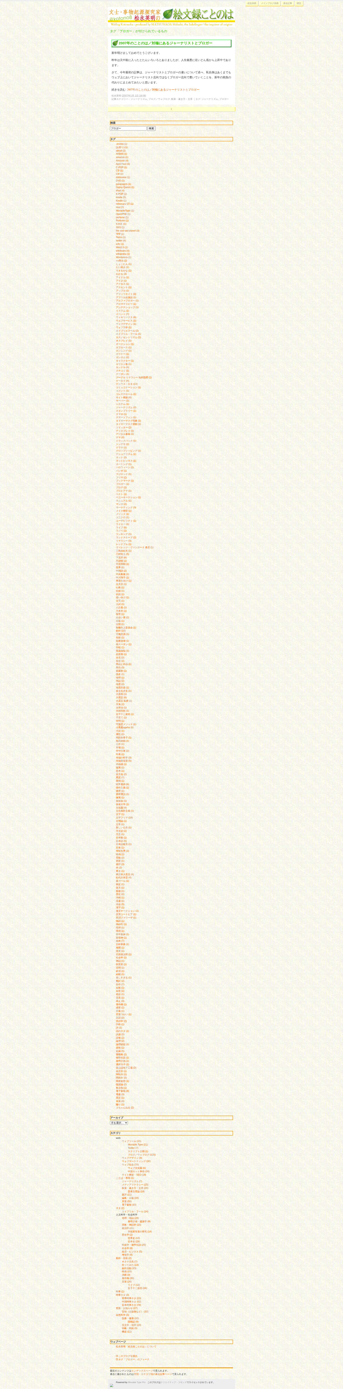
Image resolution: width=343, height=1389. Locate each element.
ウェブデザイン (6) (132, 1158)
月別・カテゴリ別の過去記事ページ (153, 1374)
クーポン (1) (122, 374)
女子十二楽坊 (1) (125, 714)
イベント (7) (122, 314)
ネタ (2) (120, 1208)
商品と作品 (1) (123, 664)
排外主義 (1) (122, 787)
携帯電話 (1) (122, 794)
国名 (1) (120, 674)
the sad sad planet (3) (127, 230)
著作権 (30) (128, 1278)
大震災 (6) (121, 697)
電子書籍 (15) (129, 1204)
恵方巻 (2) (121, 774)
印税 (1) (120, 647)
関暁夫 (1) (121, 1074)
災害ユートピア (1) (126, 914)
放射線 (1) (121, 801)
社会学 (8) (127, 1248)
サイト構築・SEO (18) (134, 1174)
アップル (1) (122, 290)
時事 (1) (120, 1291)
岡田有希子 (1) (123, 737)
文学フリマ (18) (124, 817)
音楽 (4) (120, 1101)
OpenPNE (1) (123, 214)
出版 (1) (120, 620)
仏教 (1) (120, 587)
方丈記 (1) (121, 831)
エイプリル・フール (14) (135, 1211)
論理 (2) (120, 1041)
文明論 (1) (121, 821)
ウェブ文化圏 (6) (137, 1168)
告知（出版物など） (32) (135, 1311)
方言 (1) (120, 834)
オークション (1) (125, 344)
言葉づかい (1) (123, 1014)
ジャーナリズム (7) (132, 1181)
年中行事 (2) (122, 750)
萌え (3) (120, 1001)
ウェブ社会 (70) (130, 1164)
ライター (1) (122, 524)
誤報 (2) (120, 1037)
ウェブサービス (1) (126, 320)
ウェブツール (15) (131, 1141)
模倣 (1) (120, 891)
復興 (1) (120, 767)
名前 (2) (120, 661)
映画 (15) (127, 1271)
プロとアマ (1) (123, 490)
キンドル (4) (122, 367)
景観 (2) (120, 857)
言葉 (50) (127, 1201)
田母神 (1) (121, 937)
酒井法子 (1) (122, 1064)
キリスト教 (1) (123, 364)
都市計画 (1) (122, 1061)
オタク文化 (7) (129, 1261)
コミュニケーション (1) (128, 387)
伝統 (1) (120, 590)
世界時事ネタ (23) (131, 1298)
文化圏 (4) (121, 807)
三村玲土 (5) (122, 554)
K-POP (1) (121, 194)
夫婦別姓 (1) (122, 710)
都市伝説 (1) (122, 1057)
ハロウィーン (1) (125, 467)
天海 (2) (120, 704)
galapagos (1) (123, 184)
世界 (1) (120, 567)
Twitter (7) (133, 1148)
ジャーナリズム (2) (126, 407)
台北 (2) (120, 657)
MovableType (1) (125, 210)
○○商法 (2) (121, 260)
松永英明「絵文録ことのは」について (136, 1346)
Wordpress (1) (123, 257)
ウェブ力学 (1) (123, 327)
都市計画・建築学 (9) (139, 1221)
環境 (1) (120, 931)
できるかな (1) (123, 270)
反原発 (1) (121, 654)
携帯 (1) (120, 791)
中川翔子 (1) (122, 577)
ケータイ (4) (122, 380)
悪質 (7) (120, 777)
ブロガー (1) (122, 484)
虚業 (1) (120, 1007)
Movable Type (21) (138, 1144)
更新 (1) (120, 860)
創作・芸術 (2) (123, 1258)
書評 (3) (120, 864)
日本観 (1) (121, 837)
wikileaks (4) (122, 250)
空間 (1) (120, 967)
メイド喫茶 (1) (123, 510)
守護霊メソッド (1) (126, 724)
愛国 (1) (120, 780)
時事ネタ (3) (122, 1295)
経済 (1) (120, 971)
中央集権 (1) (122, 574)
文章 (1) (120, 824)
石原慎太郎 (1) (123, 954)
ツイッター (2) (123, 427)
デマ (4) (120, 437)
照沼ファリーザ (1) (126, 917)
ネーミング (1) (123, 464)
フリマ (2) (121, 477)
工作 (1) (120, 744)
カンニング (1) (123, 350)
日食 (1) (120, 847)
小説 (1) (120, 730)
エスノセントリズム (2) (128, 337)
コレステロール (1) (126, 394)
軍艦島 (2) (121, 1054)
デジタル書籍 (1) (125, 434)
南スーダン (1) (123, 644)
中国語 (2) (121, 570)
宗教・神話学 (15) (131, 1224)
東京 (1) (120, 871)
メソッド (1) (122, 514)
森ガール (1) (122, 881)
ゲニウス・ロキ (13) (127, 384)
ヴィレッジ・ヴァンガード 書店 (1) (134, 547)
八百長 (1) (121, 607)
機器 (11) (127, 1331)
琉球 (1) (120, 927)
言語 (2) (120, 1017)
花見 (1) (120, 997)
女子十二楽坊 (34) (137, 1288)
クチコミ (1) (122, 370)
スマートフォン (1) (126, 417)
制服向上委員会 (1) (126, 627)
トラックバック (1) (126, 440)
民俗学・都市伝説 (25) (134, 1244)
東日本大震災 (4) (125, 874)
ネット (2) (121, 457)
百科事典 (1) (122, 944)
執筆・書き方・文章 (182, 99)
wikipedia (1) (123, 254)
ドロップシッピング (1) (128, 450)
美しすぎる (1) (123, 977)
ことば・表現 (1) (125, 1178)
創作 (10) (121, 630)
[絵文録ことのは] (171, 24)
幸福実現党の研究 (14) (140, 1231)
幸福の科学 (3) (123, 757)
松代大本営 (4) (123, 877)
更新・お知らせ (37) (127, 1308)
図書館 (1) (121, 670)
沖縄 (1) (120, 897)
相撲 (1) (120, 947)
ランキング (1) (123, 534)
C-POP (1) (121, 167)
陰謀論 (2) (121, 1084)
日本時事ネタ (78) (131, 1305)
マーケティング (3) (126, 507)
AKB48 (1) (121, 153)
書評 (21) (127, 1194)
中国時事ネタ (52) (131, 1301)
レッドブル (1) (123, 544)
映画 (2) (120, 854)
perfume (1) (122, 217)
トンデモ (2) (122, 444)
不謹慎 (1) (121, 560)
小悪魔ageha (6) (125, 727)
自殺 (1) (120, 987)
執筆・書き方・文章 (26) (135, 1188)
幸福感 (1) (121, 764)
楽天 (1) (120, 887)
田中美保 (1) (122, 934)
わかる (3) (121, 274)
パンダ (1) (121, 470)
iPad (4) (120, 190)
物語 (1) (120, 921)
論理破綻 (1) (122, 1044)
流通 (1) (120, 901)
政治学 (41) (128, 1228)
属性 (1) (120, 734)
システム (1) (122, 404)
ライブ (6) (121, 527)
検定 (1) (120, 884)
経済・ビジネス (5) (132, 1251)
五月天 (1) (121, 584)
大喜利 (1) (121, 694)
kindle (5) (121, 197)
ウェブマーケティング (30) (136, 1161)
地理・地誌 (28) (130, 1218)
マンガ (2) (121, 504)
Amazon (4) (122, 160)
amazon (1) (122, 157)
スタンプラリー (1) (126, 410)
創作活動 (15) (129, 1268)
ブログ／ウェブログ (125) (142, 1154)
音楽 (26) (127, 1281)
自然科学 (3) (122, 1315)
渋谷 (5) (120, 904)
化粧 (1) (120, 637)
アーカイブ (116, 1117)
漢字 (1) (120, 907)
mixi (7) (120, 207)
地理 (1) (120, 677)
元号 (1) (120, 600)
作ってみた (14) (130, 1265)
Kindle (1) (121, 200)
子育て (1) (121, 717)
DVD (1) (120, 180)
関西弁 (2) (121, 1077)
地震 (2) (120, 684)
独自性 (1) (121, 924)
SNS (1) (120, 227)
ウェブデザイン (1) (126, 324)
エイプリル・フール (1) (128, 334)
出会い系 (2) (122, 617)
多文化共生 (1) (123, 691)
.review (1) (121, 144)
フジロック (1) (123, 474)
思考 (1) (120, 771)
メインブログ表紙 (269, 3)
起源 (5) (120, 1051)
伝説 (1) (120, 594)
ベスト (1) (121, 494)
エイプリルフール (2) (127, 330)
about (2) (121, 150)
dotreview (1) (123, 177)
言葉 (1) (120, 1011)
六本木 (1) (121, 611)
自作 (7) (120, 984)
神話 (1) (120, 961)
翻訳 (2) (120, 981)
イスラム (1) (122, 310)
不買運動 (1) (122, 564)
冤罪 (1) (120, 614)
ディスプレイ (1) (125, 430)
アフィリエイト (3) (126, 294)
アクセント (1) (123, 287)
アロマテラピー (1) (126, 304)
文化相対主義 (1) (125, 810)
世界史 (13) (134, 1238)
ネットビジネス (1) (126, 460)
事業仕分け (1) (123, 580)
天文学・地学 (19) (131, 1325)
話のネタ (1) (122, 1031)
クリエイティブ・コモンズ (174, 1382)
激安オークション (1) (127, 911)
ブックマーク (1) (125, 480)
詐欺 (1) (120, 1024)
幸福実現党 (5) (123, 760)
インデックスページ (142, 1370)
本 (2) (119, 867)
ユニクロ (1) (122, 517)
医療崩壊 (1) (122, 641)
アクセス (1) (122, 284)
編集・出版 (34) (130, 1198)
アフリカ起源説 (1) (126, 297)
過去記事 (287, 3)
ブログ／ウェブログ (159, 99)
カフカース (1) (123, 347)
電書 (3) (120, 1094)
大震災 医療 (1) (124, 700)
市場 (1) (120, 747)
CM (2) (119, 174)
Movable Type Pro (136, 1382)
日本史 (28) (134, 1241)
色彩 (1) (120, 994)
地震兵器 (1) (122, 687)
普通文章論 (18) (136, 1191)
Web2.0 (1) (122, 247)
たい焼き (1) (122, 267)
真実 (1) (120, 951)
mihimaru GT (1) (124, 204)
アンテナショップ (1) (127, 307)
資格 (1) (120, 1047)
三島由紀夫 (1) (123, 550)
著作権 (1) (121, 1004)
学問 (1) (120, 721)
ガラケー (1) (122, 354)
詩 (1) (119, 1027)
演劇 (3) (126, 1274)
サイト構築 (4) (123, 397)
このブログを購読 (127, 1356)
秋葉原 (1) (121, 964)
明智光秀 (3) (122, 851)
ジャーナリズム (139, 99)
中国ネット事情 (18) (138, 1171)
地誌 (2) (120, 680)
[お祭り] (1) (122, 147)
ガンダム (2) (122, 357)
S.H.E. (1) (121, 224)
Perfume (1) (122, 220)
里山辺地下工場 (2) (126, 1067)
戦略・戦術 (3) (129, 1328)
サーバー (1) (122, 400)
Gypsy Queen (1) (125, 187)
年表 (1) (120, 754)
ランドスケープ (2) (126, 537)
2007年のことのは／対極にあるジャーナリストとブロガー (165, 43)
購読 (299, 3)
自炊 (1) (120, 991)
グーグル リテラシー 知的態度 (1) (134, 377)
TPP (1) (120, 234)
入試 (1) (120, 604)
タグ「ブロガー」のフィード (133, 1359)
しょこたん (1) (123, 264)
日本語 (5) (121, 841)
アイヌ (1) (121, 280)
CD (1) (119, 170)
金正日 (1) (121, 1071)
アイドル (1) (122, 277)
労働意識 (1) (122, 634)
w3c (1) (120, 244)
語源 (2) (120, 1034)
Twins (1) (121, 237)
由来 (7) (120, 941)
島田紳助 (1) (122, 741)
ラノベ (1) (121, 530)
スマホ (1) (121, 414)
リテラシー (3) (123, 540)
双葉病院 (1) (122, 650)
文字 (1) (120, 814)
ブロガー (224, 99)
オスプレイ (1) (123, 340)
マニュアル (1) (123, 500)
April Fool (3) (123, 164)
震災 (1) (120, 1097)
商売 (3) (120, 667)
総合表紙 (252, 3)
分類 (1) (120, 624)
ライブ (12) (134, 1285)
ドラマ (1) (121, 447)
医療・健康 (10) (130, 1318)
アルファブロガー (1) (127, 300)
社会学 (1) (121, 957)
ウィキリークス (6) (126, 317)
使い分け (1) (122, 597)
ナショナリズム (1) (126, 454)
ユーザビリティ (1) (126, 520)
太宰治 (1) (121, 707)
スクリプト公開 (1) (138, 1151)
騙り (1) (120, 1104)
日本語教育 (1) (123, 844)
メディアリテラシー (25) (135, 1184)
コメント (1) (122, 390)
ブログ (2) (121, 487)
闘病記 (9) (133, 1321)
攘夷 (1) (120, 797)
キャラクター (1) (125, 360)
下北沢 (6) (121, 557)
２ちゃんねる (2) (125, 1107)
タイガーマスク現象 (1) (128, 420)
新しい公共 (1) (123, 827)
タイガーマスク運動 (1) (128, 424)
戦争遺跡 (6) (122, 784)
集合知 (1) (121, 1087)
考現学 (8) (127, 1254)
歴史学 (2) (127, 1234)
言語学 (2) (121, 1021)
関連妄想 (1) (122, 1081)
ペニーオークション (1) (128, 497)
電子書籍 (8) (122, 1091)
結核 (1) (120, 974)
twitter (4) (121, 240)
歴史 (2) (120, 894)
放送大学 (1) (122, 804)
